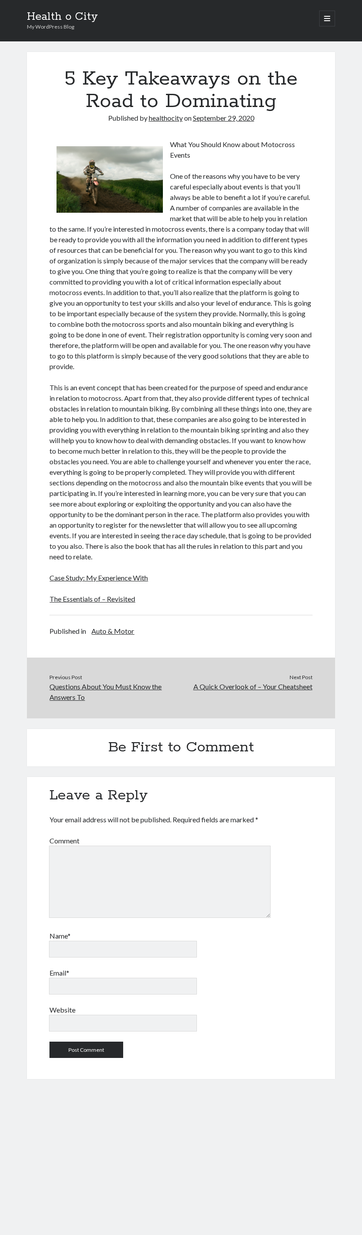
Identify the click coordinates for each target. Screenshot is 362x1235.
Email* (59, 973)
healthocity (166, 118)
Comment (64, 840)
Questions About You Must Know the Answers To (105, 691)
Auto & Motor (112, 631)
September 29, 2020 (223, 118)
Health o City (62, 17)
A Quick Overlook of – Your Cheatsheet (253, 686)
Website (62, 1010)
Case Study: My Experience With (98, 577)
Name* (60, 936)
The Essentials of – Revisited (92, 599)
